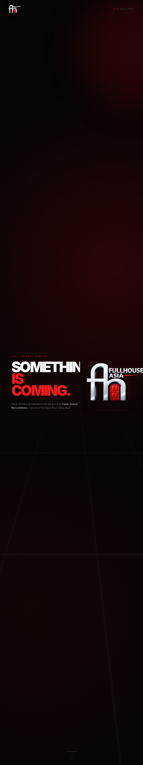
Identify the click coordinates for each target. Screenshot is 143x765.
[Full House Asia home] (14, 8)
